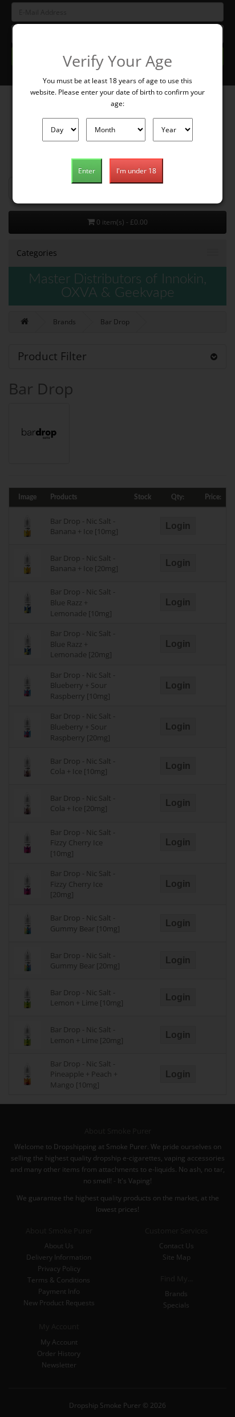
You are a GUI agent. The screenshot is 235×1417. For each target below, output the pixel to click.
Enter (86, 171)
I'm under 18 (136, 171)
